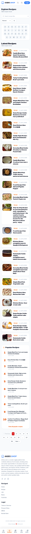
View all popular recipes (15, 426)
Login (27, 2)
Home (3, 487)
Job (2, 492)
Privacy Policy (5, 508)
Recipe (3, 489)
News (3, 495)
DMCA (3, 510)
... (22, 437)
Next (17, 441)
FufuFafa (4, 497)
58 (12, 441)
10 (18, 437)
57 (26, 437)
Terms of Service (6, 505)
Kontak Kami (4, 513)
